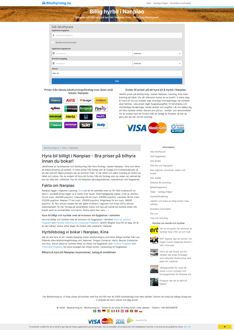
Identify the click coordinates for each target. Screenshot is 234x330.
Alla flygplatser (158, 156)
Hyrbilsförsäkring (159, 196)
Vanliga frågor (160, 3)
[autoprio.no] (136, 311)
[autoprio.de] (103, 311)
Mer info (187, 327)
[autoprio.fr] (113, 311)
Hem (149, 3)
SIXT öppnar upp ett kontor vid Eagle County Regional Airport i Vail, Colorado (176, 242)
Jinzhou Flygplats (122, 243)
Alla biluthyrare (158, 151)
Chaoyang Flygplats (52, 246)
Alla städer (155, 178)
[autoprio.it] (117, 311)
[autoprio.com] (99, 311)
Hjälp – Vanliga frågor (161, 191)
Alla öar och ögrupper (161, 165)
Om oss (154, 213)
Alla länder (155, 161)
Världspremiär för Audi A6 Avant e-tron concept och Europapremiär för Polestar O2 (175, 271)
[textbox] (117, 35)
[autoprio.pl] (140, 311)
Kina (80, 190)
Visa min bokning (159, 218)
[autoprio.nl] (122, 311)
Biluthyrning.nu (58, 3)
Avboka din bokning (160, 182)
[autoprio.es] (108, 311)
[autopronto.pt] (131, 311)
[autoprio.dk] (127, 311)
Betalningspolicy (158, 187)
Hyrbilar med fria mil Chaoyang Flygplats (77, 222)
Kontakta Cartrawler (180, 3)
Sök (117, 81)
